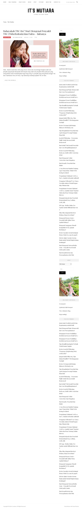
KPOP (35, 2)
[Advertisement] (29, 99)
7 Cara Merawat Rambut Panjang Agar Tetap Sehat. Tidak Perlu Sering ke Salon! (68, 171)
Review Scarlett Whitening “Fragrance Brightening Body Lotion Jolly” (68, 113)
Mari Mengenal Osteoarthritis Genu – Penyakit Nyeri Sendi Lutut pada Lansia (68, 248)
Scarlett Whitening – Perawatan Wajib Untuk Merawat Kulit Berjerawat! (68, 140)
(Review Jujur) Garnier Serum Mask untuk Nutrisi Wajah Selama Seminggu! (68, 240)
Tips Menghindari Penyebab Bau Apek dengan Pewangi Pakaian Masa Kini (68, 133)
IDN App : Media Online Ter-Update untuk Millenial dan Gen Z (68, 208)
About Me (48, 2)
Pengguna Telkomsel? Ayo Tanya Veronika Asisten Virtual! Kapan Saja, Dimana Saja (68, 183)
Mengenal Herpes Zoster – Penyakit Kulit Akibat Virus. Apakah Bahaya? (67, 220)
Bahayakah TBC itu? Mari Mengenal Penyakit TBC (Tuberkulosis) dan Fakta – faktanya (27, 32)
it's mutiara (41, 10)
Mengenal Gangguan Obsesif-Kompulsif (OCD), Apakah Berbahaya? (68, 228)
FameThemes (76, 506)
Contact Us (57, 2)
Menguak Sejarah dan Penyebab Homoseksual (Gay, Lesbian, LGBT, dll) (68, 200)
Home (4, 2)
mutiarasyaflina (17, 37)
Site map (41, 2)
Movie (29, 2)
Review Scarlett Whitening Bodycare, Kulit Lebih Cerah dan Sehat (68, 153)
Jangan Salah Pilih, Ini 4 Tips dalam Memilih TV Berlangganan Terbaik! (68, 120)
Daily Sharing (12, 2)
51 (36, 37)
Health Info (22, 2)
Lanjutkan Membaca (10, 80)
